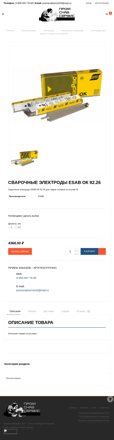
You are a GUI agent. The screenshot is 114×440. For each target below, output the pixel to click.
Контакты (104, 407)
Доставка (48, 311)
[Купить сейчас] (20, 251)
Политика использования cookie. (94, 420)
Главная (73, 407)
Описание (15, 311)
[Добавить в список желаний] (102, 251)
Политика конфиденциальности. (94, 413)
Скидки (65, 311)
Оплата (31, 311)
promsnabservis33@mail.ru (32, 290)
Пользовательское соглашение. (94, 416)
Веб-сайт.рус (27, 427)
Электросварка (13, 378)
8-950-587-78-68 (26, 277)
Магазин (84, 407)
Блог (94, 407)
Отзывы (82, 311)
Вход (88, 3)
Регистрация (102, 3)
